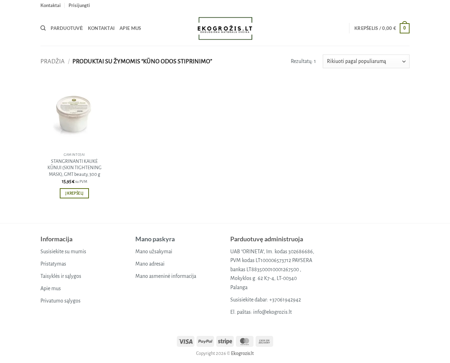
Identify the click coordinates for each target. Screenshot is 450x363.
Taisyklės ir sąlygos (60, 276)
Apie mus (130, 28)
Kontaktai (50, 5)
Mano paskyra (155, 239)
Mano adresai (150, 264)
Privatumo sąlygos (60, 301)
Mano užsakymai (153, 251)
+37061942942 (285, 299)
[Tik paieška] (43, 28)
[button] (79, 5)
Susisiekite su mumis (63, 251)
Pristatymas (53, 264)
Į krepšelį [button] (74, 193)
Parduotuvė (67, 28)
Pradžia (52, 61)
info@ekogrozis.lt (272, 312)
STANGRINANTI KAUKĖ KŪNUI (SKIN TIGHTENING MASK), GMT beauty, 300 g (74, 168)
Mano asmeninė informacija (165, 276)
